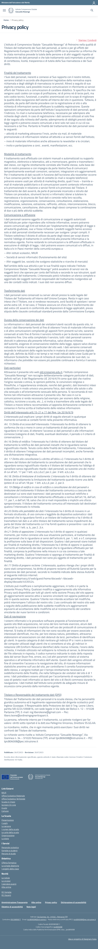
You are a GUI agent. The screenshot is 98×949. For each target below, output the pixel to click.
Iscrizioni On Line (9, 804)
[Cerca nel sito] (92, 10)
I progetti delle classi (10, 868)
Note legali (31, 906)
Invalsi (4, 808)
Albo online (6, 887)
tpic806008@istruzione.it (36, 919)
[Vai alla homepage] (11, 10)
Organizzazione (8, 835)
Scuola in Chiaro (8, 801)
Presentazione (8, 820)
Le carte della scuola (10, 832)
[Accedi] (94, 2)
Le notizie (6, 877)
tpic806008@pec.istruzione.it (85, 919)
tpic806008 (57, 926)
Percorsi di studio (9, 853)
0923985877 (16, 919)
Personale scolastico (10, 847)
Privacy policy (51, 902)
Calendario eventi (9, 884)
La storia (5, 838)
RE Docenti (6, 895)
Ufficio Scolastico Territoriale (13, 798)
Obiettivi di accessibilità (12, 906)
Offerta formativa (9, 862)
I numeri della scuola (10, 829)
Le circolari (6, 880)
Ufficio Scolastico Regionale (13, 795)
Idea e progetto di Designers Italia (82, 939)
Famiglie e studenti (9, 850)
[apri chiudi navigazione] (4, 10)
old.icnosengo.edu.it (51, 372)
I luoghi (5, 823)
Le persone (6, 826)
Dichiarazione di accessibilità (73, 902)
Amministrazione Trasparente (15, 902)
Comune (5, 811)
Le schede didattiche (10, 865)
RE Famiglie (6, 892)
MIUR (4, 792)
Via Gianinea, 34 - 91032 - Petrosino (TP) (52, 916)
